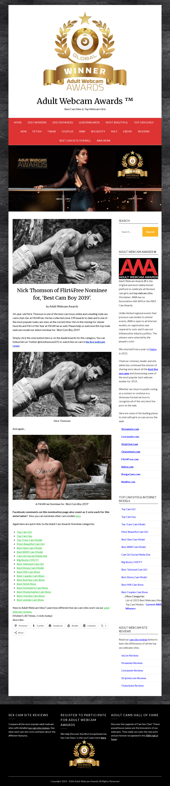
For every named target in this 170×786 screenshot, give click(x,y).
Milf (114, 131)
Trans (51, 131)
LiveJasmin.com (130, 436)
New (24, 131)
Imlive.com (127, 466)
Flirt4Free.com (130, 459)
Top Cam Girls (144, 122)
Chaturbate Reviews (132, 685)
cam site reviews (138, 639)
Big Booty (98, 131)
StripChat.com (129, 444)
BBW (82, 131)
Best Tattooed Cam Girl (30, 563)
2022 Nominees (62, 122)
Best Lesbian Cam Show (30, 599)
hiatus (153, 349)
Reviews (144, 131)
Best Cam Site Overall (75, 140)
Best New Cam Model (29, 547)
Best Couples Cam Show (30, 575)
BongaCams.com (130, 474)
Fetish (37, 131)
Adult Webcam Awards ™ (85, 101)
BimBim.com (128, 481)
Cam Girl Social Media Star (32, 555)
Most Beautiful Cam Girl (31, 543)
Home (18, 122)
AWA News (104, 140)
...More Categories (134, 596)
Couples (68, 131)
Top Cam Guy (24, 535)
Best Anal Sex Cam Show (31, 579)
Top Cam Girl (24, 531)
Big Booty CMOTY (28, 559)
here (78, 515)
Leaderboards (89, 122)
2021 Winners (37, 122)
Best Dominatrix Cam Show (32, 587)
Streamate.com (130, 429)
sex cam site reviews (39, 727)
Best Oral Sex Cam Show (31, 595)
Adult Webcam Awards (63, 306)
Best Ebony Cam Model (30, 567)
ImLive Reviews (129, 655)
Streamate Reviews (132, 662)
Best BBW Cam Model (30, 551)
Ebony (127, 131)
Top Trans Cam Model (29, 539)
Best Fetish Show (26, 583)
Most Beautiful (117, 122)
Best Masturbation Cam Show (34, 591)
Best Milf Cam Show (28, 571)
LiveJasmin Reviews (132, 670)
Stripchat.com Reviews (133, 678)
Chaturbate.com (130, 451)
